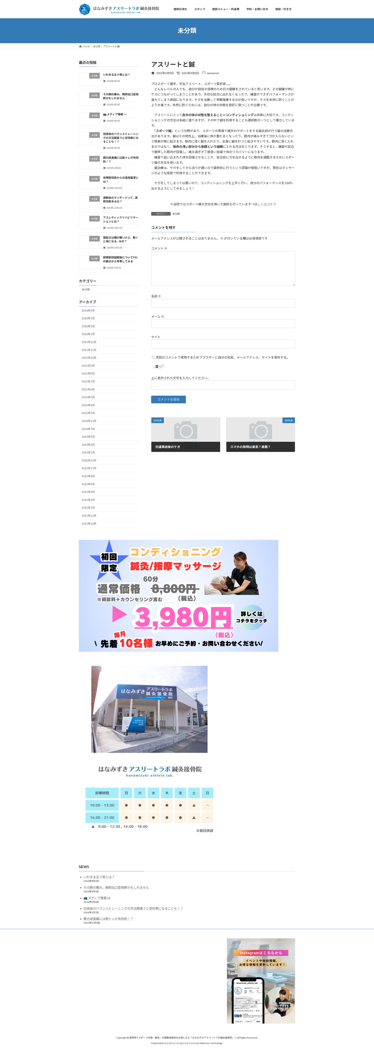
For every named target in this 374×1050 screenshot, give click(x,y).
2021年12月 (89, 515)
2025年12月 (89, 342)
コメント (159, 248)
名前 (156, 296)
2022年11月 (89, 468)
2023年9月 (88, 436)
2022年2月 (88, 499)
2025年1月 (88, 413)
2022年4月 (88, 484)
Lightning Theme (187, 1043)
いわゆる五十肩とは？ (116, 74)
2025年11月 (89, 349)
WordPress (170, 1043)
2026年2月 (88, 326)
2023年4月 (88, 444)
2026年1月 (88, 334)
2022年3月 (88, 492)
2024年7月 (88, 428)
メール (157, 316)
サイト (156, 337)
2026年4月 (88, 310)
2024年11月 (89, 421)
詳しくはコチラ (265, 204)
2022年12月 (89, 460)
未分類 (176, 213)
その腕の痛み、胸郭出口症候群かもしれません (116, 887)
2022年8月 (88, 476)
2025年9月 (88, 365)
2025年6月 (88, 389)
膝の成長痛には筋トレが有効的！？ (108, 918)
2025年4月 (88, 405)
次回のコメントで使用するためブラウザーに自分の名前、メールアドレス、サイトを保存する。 (223, 357)
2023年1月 (88, 452)
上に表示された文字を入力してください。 (180, 378)
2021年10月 (89, 523)
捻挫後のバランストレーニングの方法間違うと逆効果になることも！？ (120, 137)
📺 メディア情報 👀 (115, 114)
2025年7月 (88, 381)
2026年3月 (88, 318)
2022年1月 (88, 507)
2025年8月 (88, 373)
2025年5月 (88, 397)
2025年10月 (89, 357)
